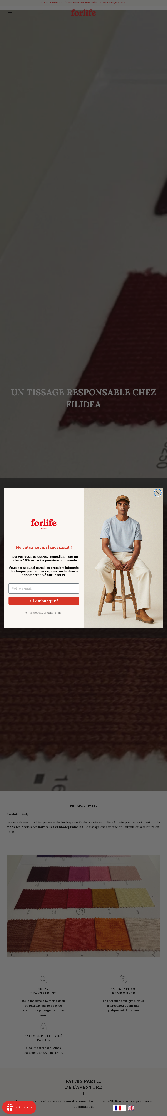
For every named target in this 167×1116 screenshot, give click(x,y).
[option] (132, 1108)
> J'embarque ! (43, 600)
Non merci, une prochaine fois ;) (43, 612)
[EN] (132, 1108)
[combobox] (119, 1108)
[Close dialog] (157, 492)
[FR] (119, 1108)
